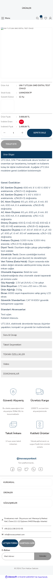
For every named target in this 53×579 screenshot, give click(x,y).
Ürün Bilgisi (8, 154)
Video (6, 364)
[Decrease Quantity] (4, 133)
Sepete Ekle (39, 133)
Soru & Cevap (10, 335)
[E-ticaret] (26, 577)
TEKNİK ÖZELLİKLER (14, 354)
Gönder (42, 556)
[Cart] (41, 18)
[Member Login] (50, 18)
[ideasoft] (11, 577)
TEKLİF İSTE (11, 144)
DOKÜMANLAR (11, 373)
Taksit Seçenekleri (12, 344)
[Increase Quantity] (22, 133)
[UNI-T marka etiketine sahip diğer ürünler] (7, 105)
